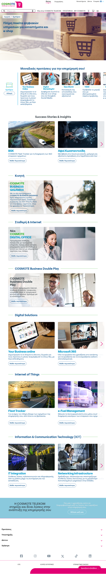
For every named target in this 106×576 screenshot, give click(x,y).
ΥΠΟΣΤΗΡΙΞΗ (68, 11)
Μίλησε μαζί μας (77, 512)
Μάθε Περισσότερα (17, 161)
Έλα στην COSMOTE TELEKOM (49, 11)
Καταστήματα (81, 1)
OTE (19, 564)
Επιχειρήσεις (59, 1)
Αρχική (7, 17)
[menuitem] (21, 556)
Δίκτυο (89, 1)
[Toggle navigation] (97, 11)
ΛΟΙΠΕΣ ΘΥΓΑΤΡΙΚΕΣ (47, 564)
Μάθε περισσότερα (19, 211)
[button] (88, 10)
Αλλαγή (9, 93)
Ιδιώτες (48, 1)
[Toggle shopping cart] (94, 11)
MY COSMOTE (80, 11)
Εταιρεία (96, 1)
